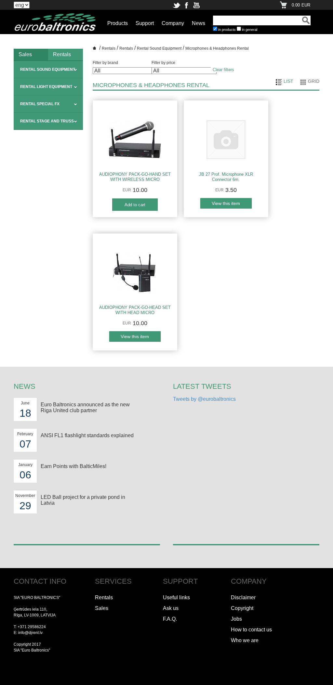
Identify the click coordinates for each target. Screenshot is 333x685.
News (198, 23)
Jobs (236, 619)
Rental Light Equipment (46, 86)
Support (145, 23)
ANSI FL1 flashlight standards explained (87, 435)
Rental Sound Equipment (47, 69)
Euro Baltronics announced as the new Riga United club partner (85, 407)
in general (249, 30)
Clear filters (223, 69)
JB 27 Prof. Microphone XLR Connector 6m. (226, 177)
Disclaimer (243, 597)
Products (117, 23)
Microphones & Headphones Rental (217, 48)
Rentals (62, 54)
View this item (226, 203)
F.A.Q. (170, 619)
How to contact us (251, 629)
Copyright (242, 608)
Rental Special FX (40, 104)
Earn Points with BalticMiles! (73, 466)
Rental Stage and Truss (47, 121)
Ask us (171, 608)
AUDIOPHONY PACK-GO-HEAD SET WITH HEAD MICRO (135, 310)
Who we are (245, 640)
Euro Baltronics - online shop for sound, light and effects (95, 50)
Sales (25, 54)
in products (227, 30)
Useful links (176, 597)
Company (173, 23)
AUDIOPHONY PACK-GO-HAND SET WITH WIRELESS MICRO (135, 177)
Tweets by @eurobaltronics (204, 399)
